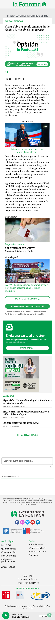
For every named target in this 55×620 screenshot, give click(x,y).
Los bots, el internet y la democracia (20, 422)
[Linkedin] (38, 522)
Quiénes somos (8, 548)
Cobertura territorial (27, 579)
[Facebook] (17, 522)
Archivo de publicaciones (8, 560)
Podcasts (33, 555)
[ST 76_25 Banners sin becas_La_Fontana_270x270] (21, 391)
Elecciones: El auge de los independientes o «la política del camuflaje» (26, 413)
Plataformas (27, 576)
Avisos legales (8, 567)
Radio (32, 541)
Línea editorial (8, 555)
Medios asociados (37, 551)
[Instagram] (22, 522)
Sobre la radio (36, 544)
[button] (27, 435)
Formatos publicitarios (28, 583)
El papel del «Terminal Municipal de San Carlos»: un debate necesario (27, 402)
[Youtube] (32, 522)
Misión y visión (8, 552)
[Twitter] (27, 522)
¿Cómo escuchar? (37, 548)
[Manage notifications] (49, 615)
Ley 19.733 (6, 545)
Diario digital (7, 541)
